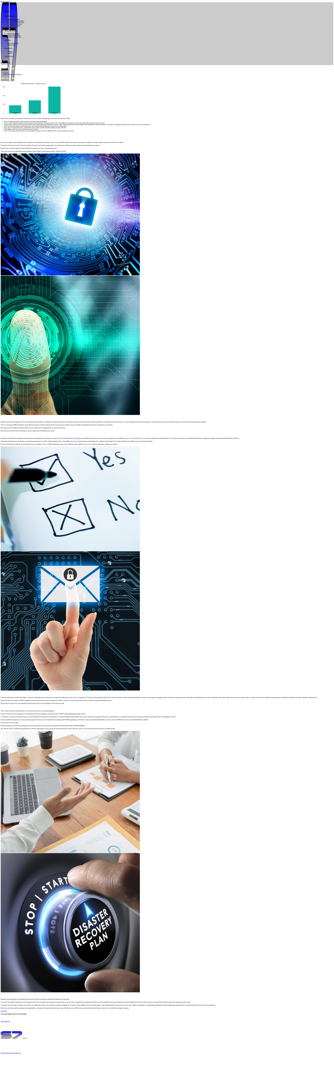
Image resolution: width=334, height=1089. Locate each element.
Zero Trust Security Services (13, 74)
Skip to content (5, 1)
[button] (4, 1011)
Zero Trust (45, 151)
